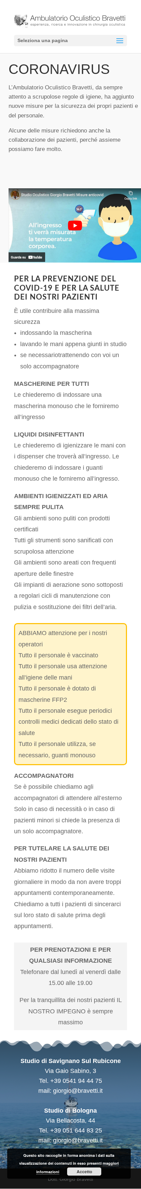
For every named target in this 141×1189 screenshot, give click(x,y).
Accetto (84, 1171)
